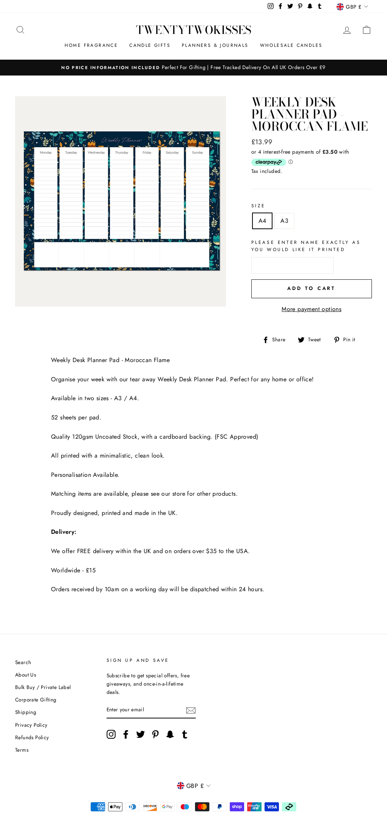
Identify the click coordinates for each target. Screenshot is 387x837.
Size (258, 205)
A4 (262, 220)
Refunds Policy (32, 737)
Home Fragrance (91, 45)
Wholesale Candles (291, 45)
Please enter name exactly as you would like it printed (306, 246)
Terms (21, 750)
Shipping (25, 712)
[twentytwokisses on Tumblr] (184, 734)
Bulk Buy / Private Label (43, 687)
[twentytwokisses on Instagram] (111, 734)
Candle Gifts (149, 45)
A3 (284, 220)
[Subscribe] (191, 710)
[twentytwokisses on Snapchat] (170, 734)
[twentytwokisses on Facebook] (125, 734)
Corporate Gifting (36, 699)
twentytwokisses (193, 30)
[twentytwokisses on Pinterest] (155, 734)
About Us (25, 674)
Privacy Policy (31, 725)
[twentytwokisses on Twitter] (140, 734)
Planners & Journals (215, 45)
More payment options (311, 309)
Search (23, 662)
